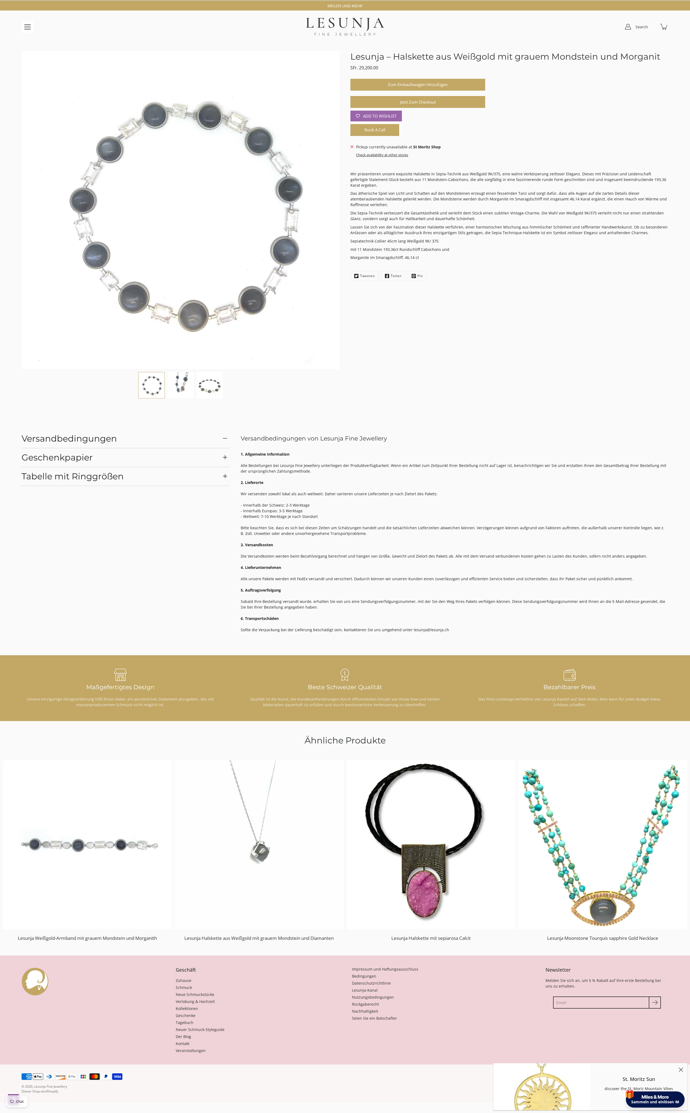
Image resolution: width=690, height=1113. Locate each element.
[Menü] (27, 27)
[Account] (628, 26)
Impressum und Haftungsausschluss (385, 969)
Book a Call (374, 130)
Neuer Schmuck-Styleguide (200, 1029)
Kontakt (182, 1043)
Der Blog (183, 1036)
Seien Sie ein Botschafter (374, 1018)
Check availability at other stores (382, 155)
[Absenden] (655, 1002)
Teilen (396, 276)
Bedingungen (364, 976)
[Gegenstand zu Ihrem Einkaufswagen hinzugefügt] (664, 26)
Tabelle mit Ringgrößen (73, 476)
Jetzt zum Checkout (418, 102)
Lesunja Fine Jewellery (50, 1086)
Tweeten (367, 276)
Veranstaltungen (191, 1050)
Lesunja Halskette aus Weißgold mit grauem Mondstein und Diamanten (259, 938)
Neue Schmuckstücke (195, 994)
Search (642, 26)
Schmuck (184, 987)
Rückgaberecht (365, 1004)
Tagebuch (185, 1022)
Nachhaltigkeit (365, 1011)
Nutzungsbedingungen (373, 997)
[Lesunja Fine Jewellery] (345, 26)
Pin (420, 276)
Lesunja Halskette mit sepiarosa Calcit (431, 938)
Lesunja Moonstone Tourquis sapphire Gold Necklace (602, 938)
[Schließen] (680, 1069)
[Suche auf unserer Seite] (652, 26)
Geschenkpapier (57, 457)
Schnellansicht (89, 844)
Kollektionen (187, 1008)
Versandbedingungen (69, 438)
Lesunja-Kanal (365, 990)
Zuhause (183, 980)
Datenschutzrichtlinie (371, 983)
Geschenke (185, 1015)
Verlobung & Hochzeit (195, 1001)
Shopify (52, 1091)
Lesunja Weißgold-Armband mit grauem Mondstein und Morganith (87, 938)
